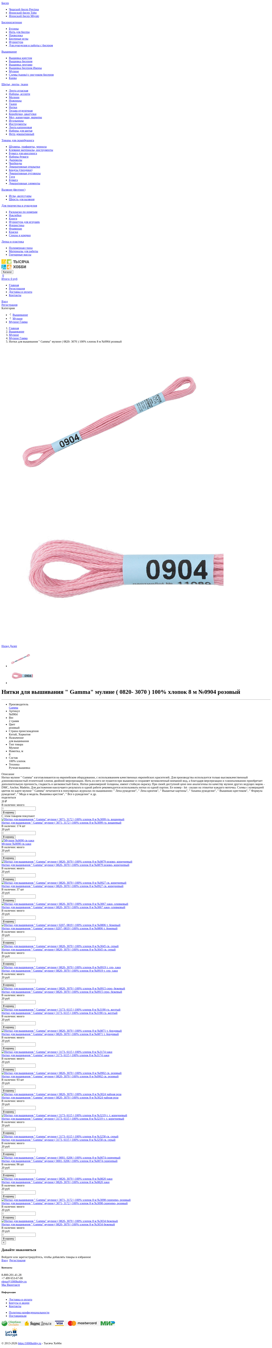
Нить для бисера (19, 32)
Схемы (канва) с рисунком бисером (31, 74)
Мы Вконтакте (10, 1284)
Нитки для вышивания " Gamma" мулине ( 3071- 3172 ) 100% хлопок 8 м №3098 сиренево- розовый (64, 1203)
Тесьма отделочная (21, 110)
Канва (13, 78)
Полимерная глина (21, 247)
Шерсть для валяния (21, 199)
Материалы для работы (23, 251)
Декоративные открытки (24, 166)
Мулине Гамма (18, 321)
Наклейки (15, 215)
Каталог (7, 272)
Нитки (13, 107)
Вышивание (9, 51)
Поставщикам (17, 1315)
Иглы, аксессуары (20, 196)
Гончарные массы (20, 254)
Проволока (16, 35)
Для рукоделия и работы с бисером (31, 45)
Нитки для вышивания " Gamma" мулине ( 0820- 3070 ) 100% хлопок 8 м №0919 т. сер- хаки (59, 970)
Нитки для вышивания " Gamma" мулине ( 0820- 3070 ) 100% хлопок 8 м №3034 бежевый (58, 1224)
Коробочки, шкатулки (22, 114)
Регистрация (17, 288)
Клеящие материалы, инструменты (31, 150)
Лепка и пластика (12, 241)
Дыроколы (15, 160)
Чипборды (15, 163)
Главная (14, 285)
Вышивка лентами (20, 64)
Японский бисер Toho (23, 12)
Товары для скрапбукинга (17, 140)
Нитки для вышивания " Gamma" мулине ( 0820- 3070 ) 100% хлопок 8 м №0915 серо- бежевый (61, 991)
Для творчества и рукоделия (19, 205)
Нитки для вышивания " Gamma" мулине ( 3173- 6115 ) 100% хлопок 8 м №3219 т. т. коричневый (62, 1118)
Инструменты (17, 124)
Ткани (13, 104)
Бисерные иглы (18, 38)
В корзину (8, 812)
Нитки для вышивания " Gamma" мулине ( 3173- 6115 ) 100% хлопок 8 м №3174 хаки (55, 1055)
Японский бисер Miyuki (24, 16)
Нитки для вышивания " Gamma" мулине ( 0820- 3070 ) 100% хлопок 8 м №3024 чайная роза (59, 1097)
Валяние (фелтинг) (13, 189)
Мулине (14, 71)
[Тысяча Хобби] (15, 268)
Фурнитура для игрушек (24, 221)
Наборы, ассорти (19, 94)
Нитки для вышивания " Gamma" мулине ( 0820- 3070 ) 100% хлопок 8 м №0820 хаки (55, 1182)
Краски (13, 232)
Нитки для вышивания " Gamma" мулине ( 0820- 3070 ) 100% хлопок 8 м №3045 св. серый (58, 949)
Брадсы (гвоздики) (20, 170)
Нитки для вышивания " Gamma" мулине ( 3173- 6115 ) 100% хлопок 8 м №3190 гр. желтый (59, 1013)
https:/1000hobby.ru (29, 1343)
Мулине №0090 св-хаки (16, 843)
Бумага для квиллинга (23, 153)
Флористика (16, 225)
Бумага (13, 180)
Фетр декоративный (21, 134)
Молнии (14, 97)
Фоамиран (15, 228)
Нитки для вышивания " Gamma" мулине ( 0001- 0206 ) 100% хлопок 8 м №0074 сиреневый (59, 1161)
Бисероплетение (11, 22)
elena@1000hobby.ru (14, 1281)
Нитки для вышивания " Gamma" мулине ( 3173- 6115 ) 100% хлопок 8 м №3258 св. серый (58, 1139)
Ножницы (15, 100)
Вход (4, 301)
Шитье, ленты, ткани (14, 84)
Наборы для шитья (20, 130)
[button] (5, 646)
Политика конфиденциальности (29, 1312)
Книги (13, 218)
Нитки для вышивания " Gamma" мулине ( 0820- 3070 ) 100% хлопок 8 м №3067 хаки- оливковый (63, 907)
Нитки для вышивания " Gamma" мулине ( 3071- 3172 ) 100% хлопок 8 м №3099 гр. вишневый (61, 822)
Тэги (12, 176)
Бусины (14, 28)
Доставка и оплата (20, 291)
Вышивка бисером (20, 61)
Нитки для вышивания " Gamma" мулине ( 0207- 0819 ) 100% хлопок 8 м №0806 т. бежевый (59, 928)
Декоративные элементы (24, 183)
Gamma (13, 707)
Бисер (5, 3)
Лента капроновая (20, 127)
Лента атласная (18, 90)
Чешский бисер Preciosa (24, 9)
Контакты (15, 295)
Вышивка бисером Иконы (25, 68)
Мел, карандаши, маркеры (25, 117)
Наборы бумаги (18, 156)
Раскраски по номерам (23, 211)
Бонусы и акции (19, 1302)
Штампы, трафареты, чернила (28, 146)
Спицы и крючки (20, 235)
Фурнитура (16, 42)
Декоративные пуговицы (25, 173)
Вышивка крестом (20, 58)
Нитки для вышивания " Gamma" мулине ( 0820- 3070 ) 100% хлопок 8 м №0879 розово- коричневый (65, 865)
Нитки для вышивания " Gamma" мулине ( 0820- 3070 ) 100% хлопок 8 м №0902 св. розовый (60, 1076)
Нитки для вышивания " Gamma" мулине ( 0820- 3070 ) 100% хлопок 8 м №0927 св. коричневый (62, 886)
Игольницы (16, 120)
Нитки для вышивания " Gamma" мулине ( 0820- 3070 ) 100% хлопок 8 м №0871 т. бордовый (60, 1034)
